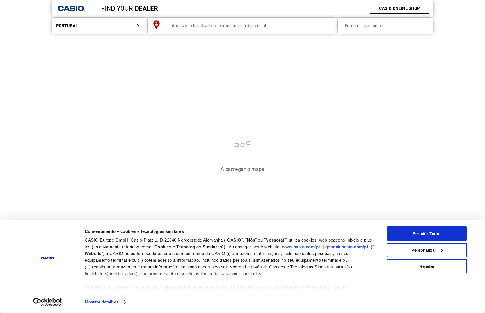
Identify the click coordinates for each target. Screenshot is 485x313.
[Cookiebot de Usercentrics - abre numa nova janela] (47, 302)
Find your (129, 8)
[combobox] (249, 25)
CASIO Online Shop (399, 8)
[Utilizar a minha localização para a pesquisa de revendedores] (156, 25)
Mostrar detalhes (101, 302)
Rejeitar (426, 266)
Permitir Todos (427, 233)
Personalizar (423, 250)
